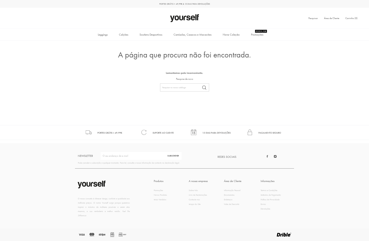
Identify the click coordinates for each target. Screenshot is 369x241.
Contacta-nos (194, 199)
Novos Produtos (160, 195)
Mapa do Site (194, 204)
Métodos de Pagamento (271, 195)
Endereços (228, 199)
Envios (263, 204)
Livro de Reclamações (198, 195)
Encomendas (229, 195)
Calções (123, 35)
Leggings (103, 35)
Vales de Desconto (231, 204)
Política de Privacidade (270, 199)
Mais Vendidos (160, 199)
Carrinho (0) (351, 18)
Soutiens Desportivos (151, 35)
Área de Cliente (331, 18)
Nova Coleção (231, 35)
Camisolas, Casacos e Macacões (192, 35)
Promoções (258, 33)
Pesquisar (313, 18)
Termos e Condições (269, 190)
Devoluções (265, 208)
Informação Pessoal (232, 190)
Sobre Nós (193, 190)
